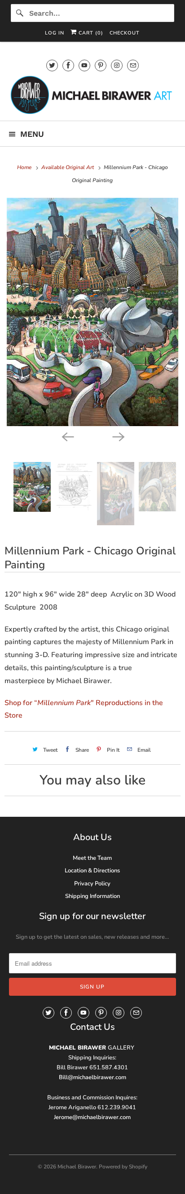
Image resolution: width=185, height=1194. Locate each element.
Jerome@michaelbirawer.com (92, 1117)
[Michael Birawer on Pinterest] (100, 65)
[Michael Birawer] (92, 94)
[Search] (20, 13)
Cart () (90, 33)
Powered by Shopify (123, 1166)
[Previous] (67, 436)
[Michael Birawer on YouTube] (84, 65)
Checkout (125, 33)
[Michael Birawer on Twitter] (52, 65)
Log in (54, 33)
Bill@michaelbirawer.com (92, 1077)
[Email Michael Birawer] (133, 65)
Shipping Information (92, 896)
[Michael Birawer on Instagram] (117, 65)
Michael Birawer (76, 1166)
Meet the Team (92, 858)
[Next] (118, 436)
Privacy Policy (92, 884)
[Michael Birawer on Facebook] (68, 65)
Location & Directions (92, 871)
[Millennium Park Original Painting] (92, 312)
